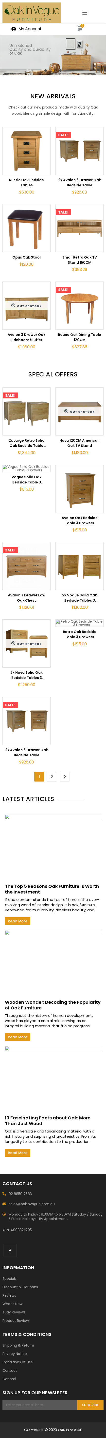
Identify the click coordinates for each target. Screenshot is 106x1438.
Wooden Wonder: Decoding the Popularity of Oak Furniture (53, 1005)
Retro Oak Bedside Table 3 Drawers (79, 634)
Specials (9, 1278)
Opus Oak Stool (26, 257)
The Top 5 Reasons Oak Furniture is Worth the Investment (52, 889)
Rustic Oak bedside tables (26, 182)
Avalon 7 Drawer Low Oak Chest (26, 598)
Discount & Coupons (20, 1287)
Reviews (9, 1295)
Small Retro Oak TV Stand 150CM (79, 260)
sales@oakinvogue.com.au (32, 1203)
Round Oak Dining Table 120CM (79, 337)
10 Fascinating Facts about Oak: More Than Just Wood (47, 1121)
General (9, 1378)
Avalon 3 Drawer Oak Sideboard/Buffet (26, 337)
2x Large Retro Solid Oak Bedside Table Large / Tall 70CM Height (27, 443)
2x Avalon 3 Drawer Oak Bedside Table (79, 182)
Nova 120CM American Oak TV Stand (79, 443)
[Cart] (80, 28)
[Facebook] (10, 1250)
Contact (9, 1370)
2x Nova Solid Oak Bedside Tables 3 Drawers (26, 675)
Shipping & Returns (18, 1345)
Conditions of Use (17, 1362)
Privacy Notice (14, 1353)
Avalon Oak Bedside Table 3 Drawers (80, 520)
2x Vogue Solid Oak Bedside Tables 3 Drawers (79, 598)
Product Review (15, 1320)
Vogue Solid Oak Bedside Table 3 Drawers (26, 480)
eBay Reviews (13, 1312)
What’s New (12, 1303)
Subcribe (90, 1404)
